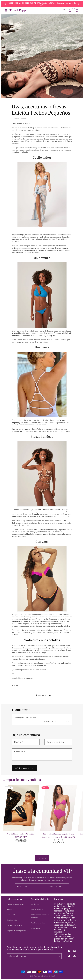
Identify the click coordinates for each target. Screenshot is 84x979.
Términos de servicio (38, 923)
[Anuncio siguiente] (78, 4)
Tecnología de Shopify (48, 976)
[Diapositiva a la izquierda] (37, 851)
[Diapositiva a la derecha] (47, 851)
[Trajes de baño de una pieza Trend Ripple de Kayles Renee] (42, 384)
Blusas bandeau (42, 436)
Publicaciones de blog (14, 925)
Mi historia (10, 909)
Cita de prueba (12, 920)
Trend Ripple (38, 976)
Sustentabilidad (36, 928)
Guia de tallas (11, 915)
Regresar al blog (43, 695)
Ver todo (42, 858)
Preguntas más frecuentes (15, 904)
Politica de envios (37, 909)
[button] (6, 10)
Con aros (42, 541)
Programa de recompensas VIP (17, 931)
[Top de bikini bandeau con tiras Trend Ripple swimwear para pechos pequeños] (42, 474)
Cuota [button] (16, 685)
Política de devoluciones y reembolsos (40, 916)
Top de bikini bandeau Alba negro (21, 834)
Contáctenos (35, 904)
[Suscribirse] (66, 886)
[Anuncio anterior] (5, 4)
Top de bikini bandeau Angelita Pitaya (58, 834)
